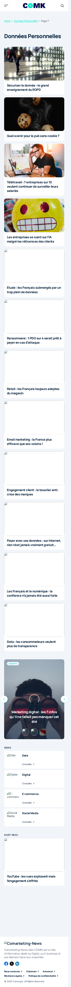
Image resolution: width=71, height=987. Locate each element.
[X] (11, 963)
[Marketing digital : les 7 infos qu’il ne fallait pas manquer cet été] (34, 699)
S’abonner (31, 971)
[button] (6, 6)
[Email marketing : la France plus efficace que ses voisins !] (34, 417)
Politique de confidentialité (42, 975)
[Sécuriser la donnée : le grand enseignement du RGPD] (34, 63)
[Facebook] (6, 963)
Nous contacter (12, 971)
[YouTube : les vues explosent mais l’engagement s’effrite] (34, 854)
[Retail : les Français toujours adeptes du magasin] (34, 367)
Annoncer (48, 971)
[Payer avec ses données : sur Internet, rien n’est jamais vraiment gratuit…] (34, 519)
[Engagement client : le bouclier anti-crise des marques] (34, 468)
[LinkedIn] (17, 963)
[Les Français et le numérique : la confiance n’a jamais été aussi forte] (34, 569)
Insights (13, 664)
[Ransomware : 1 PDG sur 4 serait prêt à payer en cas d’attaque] (34, 316)
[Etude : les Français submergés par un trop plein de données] (34, 266)
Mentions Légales (13, 975)
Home (7, 21)
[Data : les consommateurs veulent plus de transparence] (34, 620)
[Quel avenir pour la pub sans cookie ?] (34, 114)
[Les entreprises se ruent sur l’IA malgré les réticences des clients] (34, 215)
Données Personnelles (26, 21)
